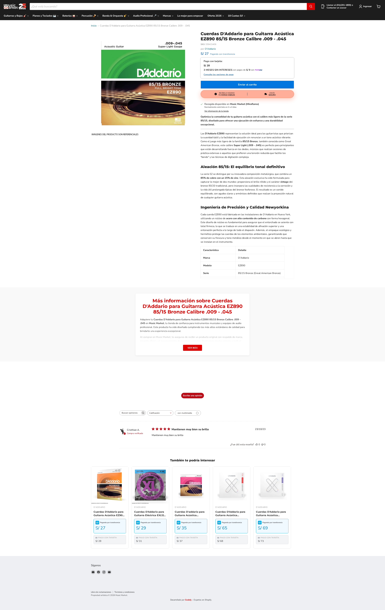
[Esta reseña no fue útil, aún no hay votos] (262, 444)
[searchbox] (130, 413)
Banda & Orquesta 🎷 (114, 15)
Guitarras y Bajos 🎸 (15, 15)
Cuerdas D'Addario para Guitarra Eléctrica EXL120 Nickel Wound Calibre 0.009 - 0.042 (149, 513)
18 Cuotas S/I (235, 15)
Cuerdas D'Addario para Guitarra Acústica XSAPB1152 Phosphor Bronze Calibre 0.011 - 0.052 (271, 513)
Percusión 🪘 (89, 15)
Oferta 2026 (215, 15)
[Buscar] (311, 6)
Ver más (193, 348)
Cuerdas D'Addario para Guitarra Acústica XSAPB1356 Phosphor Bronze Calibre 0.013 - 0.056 (230, 513)
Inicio (94, 25)
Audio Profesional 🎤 (145, 15)
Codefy (188, 599)
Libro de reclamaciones (101, 592)
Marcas (167, 15)
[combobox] (168, 6)
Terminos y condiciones (124, 592)
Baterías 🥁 (69, 15)
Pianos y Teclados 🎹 (45, 15)
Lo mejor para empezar (190, 15)
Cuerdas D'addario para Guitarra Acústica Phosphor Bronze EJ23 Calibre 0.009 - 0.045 (190, 513)
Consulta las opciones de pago (219, 74)
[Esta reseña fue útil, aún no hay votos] (257, 444)
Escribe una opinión (192, 395)
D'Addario (210, 49)
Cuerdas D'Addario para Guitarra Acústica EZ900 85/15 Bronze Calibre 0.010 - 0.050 (109, 513)
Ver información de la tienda (216, 111)
